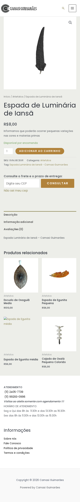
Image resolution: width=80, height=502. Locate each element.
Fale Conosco (12, 443)
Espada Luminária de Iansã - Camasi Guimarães (39, 164)
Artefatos (17, 96)
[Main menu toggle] (72, 8)
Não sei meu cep (16, 190)
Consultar (57, 183)
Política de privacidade (18, 448)
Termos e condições (17, 453)
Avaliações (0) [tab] (13, 229)
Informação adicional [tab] (18, 222)
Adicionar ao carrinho (39, 151)
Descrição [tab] (10, 215)
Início (7, 96)
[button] (63, 8)
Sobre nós (10, 439)
